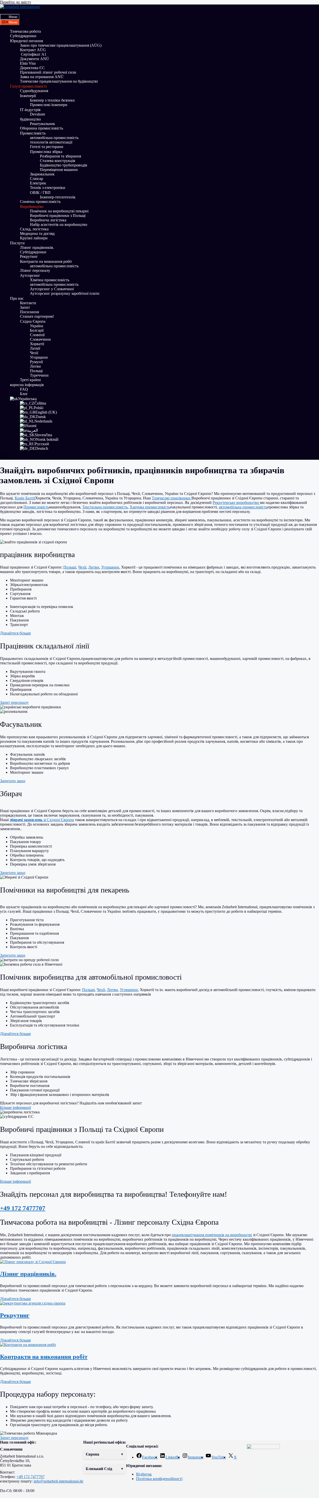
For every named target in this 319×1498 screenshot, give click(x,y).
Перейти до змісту (15, 2)
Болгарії (37, 330)
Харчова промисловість (150, 507)
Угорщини (39, 357)
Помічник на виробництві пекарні (59, 211)
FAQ (24, 389)
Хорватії (37, 344)
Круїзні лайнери (34, 238)
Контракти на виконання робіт (46, 261)
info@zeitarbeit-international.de (58, 1481)
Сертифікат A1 (33, 54)
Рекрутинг (29, 256)
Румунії (36, 362)
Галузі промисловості (28, 86)
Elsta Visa (28, 63)
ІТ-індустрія (30, 110)
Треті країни (30, 380)
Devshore (37, 114)
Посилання (29, 312)
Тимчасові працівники (171, 498)
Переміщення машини (59, 169)
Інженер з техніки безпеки (52, 100)
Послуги (17, 243)
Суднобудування (34, 91)
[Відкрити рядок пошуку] (4, 11)
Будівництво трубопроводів (63, 165)
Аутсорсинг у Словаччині (52, 289)
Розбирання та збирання (60, 156)
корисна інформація (27, 385)
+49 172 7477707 (22, 1208)
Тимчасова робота (25, 31)
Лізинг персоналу (35, 270)
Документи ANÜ (34, 59)
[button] (159, 806)
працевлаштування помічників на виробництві (212, 1235)
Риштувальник (42, 124)
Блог (24, 394)
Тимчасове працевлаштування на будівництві (59, 81)
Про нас (17, 298)
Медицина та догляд (37, 233)
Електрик (38, 183)
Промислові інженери (48, 105)
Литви (35, 366)
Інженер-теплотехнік (58, 197)
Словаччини (40, 339)
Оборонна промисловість (41, 128)
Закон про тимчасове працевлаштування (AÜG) (60, 45)
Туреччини (39, 375)
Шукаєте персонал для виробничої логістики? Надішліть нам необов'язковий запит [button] (71, 1103)
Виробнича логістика (48, 220)
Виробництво (31, 206)
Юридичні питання (26, 41)
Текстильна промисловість (105, 507)
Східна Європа (32, 321)
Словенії (37, 335)
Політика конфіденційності (159, 1479)
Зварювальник (42, 174)
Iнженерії (28, 96)
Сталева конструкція (57, 160)
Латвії (35, 348)
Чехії (34, 353)
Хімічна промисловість (49, 280)
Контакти (28, 303)
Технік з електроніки (47, 187)
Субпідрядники (23, 36)
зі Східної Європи (42, 820)
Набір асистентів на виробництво (58, 224)
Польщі (36, 371)
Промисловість (33, 133)
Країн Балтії (25, 498)
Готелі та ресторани (46, 147)
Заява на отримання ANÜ (42, 77)
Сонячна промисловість (40, 201)
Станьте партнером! (37, 316)
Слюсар (36, 178)
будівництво (30, 119)
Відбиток (144, 1474)
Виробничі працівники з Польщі (57, 215)
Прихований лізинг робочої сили (48, 72)
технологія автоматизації (51, 142)
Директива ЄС (32, 68)
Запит (25, 307)
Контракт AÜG (33, 50)
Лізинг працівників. (37, 247)
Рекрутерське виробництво (236, 502)
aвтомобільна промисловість (54, 138)
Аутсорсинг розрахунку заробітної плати (64, 293)
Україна (36, 326)
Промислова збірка (46, 152)
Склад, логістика (34, 229)
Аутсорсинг (30, 275)
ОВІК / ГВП (40, 192)
